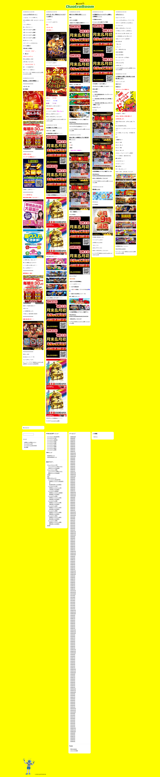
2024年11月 (73, 454)
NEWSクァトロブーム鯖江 (55, 517)
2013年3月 (72, 683)
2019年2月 (72, 567)
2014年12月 (73, 649)
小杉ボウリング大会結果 (53, 468)
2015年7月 (72, 638)
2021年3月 (72, 526)
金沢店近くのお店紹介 (54, 509)
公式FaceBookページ (52, 457)
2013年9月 (72, 674)
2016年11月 (73, 611)
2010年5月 (72, 739)
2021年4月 (72, 525)
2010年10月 (73, 731)
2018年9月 (72, 575)
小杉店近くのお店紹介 (54, 489)
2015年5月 (72, 641)
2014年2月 (72, 666)
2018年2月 (72, 587)
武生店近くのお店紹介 (54, 499)
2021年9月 (72, 516)
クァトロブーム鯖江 (51, 448)
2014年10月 (73, 652)
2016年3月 (72, 625)
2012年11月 (73, 690)
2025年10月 (73, 436)
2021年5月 (72, 523)
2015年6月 (72, 639)
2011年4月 (72, 721)
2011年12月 (73, 708)
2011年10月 (73, 711)
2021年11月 (73, 513)
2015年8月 (72, 636)
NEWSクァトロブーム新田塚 (126, 67)
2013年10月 (73, 672)
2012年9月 (72, 693)
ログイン (96, 436)
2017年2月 (72, 607)
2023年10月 (73, 476)
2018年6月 (72, 580)
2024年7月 (72, 461)
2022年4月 (72, 505)
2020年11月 (73, 533)
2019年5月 (72, 562)
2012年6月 (72, 698)
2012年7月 (72, 697)
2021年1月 (72, 530)
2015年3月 (72, 644)
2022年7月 (72, 500)
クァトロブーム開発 (51, 446)
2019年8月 (72, 557)
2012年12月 (73, 688)
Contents (73, 749)
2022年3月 (72, 507)
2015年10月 (73, 633)
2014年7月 (72, 657)
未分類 (48, 525)
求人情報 (26, 447)
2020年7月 (72, 539)
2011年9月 (72, 713)
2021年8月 (72, 518)
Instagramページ (51, 455)
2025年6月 (72, 443)
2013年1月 (72, 687)
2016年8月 (72, 616)
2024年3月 (72, 467)
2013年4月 (72, 682)
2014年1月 (72, 667)
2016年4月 (72, 623)
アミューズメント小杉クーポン (55, 466)
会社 (48, 476)
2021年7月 (72, 520)
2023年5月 (72, 484)
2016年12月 (73, 610)
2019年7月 (72, 559)
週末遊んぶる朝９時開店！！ (31, 80)
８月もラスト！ (120, 14)
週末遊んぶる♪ (96, 189)
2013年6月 (72, 679)
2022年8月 (72, 498)
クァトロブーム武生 (51, 441)
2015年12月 (73, 629)
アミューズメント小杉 (52, 464)
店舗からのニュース (51, 478)
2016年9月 (72, 615)
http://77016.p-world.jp (121, 248)
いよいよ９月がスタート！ (30, 14)
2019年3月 (72, 566)
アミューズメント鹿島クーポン (55, 471)
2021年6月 (72, 521)
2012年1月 (72, 706)
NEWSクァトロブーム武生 (55, 497)
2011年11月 (73, 710)
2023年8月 (72, 479)
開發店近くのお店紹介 (54, 514)
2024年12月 (73, 453)
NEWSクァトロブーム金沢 (58, 119)
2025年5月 (72, 444)
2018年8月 (72, 577)
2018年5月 (72, 582)
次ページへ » (26, 427)
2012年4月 (72, 702)
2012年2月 (72, 705)
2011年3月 (72, 723)
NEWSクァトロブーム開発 (55, 512)
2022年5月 (72, 503)
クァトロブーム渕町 (27, 73)
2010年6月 (72, 738)
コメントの (74, 750)
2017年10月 (73, 593)
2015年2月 (72, 646)
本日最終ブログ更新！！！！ (54, 127)
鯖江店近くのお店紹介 (54, 519)
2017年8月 (72, 597)
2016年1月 (72, 628)
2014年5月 (72, 661)
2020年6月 (72, 541)
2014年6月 (72, 659)
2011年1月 (72, 726)
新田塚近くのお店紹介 (54, 494)
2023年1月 (72, 490)
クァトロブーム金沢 (51, 444)
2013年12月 (73, 669)
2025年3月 (72, 448)
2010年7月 (72, 736)
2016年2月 (72, 626)
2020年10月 (73, 534)
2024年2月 (72, 469)
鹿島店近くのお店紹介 (54, 523)
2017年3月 (72, 605)
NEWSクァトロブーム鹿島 (79, 129)
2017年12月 (73, 590)
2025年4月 (72, 446)
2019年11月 (73, 553)
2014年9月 (72, 654)
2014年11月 (73, 651)
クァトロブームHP (28, 443)
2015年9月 (72, 634)
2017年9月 (72, 595)
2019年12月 (73, 551)
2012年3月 (72, 703)
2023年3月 (72, 487)
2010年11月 (73, 729)
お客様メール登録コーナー (30, 442)
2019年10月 (73, 554)
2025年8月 (72, 439)
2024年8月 (72, 459)
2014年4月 (72, 662)
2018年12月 (73, 571)
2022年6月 (72, 502)
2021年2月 (72, 528)
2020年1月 (72, 549)
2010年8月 (72, 734)
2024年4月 (72, 466)
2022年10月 (73, 495)
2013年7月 (72, 677)
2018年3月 (72, 585)
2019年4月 (72, 564)
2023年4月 (72, 485)
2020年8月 (72, 538)
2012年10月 (73, 692)
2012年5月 (72, 700)
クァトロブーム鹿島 (55, 420)
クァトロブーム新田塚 (52, 439)
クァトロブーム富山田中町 (32, 363)
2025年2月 (72, 449)
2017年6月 (72, 600)
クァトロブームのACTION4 (30, 445)
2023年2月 (72, 489)
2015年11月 (73, 631)
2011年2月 (72, 724)
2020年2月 (72, 548)
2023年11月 (73, 474)
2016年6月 (72, 620)
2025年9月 (72, 438)
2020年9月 (72, 536)
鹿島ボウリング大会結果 (53, 473)
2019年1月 (72, 569)
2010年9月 (72, 733)
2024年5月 (72, 464)
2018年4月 (72, 584)
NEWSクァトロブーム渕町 (37, 72)
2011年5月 (72, 720)
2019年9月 (72, 556)
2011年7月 (72, 716)
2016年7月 (72, 618)
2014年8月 (72, 656)
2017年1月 (72, 608)
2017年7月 (72, 598)
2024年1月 (72, 471)
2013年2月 (72, 685)
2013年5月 (72, 680)
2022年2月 (72, 508)
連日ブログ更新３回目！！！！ (77, 14)
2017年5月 (72, 602)
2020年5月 (72, 543)
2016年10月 (73, 613)
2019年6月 (72, 561)
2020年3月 (72, 546)
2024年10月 (73, 456)
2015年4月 (72, 643)
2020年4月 (72, 544)
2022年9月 (72, 497)
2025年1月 (72, 451)
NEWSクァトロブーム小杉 (104, 253)
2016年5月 (72, 621)
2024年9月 (72, 458)
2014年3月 (72, 664)
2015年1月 (72, 647)
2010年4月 (72, 741)
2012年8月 (72, 695)
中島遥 (48, 474)
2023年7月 (72, 480)
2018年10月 (73, 574)
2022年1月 (72, 510)
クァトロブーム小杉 (51, 438)
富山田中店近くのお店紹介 (55, 484)
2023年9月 (72, 477)
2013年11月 (73, 670)
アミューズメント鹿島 (52, 469)
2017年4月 (72, 603)
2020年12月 (73, 531)
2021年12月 (73, 512)
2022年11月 (73, 493)
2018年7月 (72, 579)
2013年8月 (72, 675)
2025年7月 (72, 441)
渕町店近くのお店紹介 (54, 504)
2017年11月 (73, 592)
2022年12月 (73, 492)
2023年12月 (73, 472)
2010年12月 (73, 728)
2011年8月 (72, 715)
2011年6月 (72, 718)
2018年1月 (72, 588)
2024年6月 (72, 462)
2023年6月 (72, 482)
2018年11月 (73, 572)
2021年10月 (73, 515)
